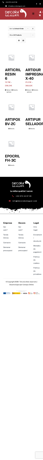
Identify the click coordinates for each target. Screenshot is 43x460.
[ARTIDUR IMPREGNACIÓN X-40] (32, 58)
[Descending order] (33, 28)
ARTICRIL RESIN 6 (13, 74)
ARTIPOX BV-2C (12, 121)
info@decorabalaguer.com (16, 6)
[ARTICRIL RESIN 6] (11, 58)
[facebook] (36, 4)
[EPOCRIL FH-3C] (11, 144)
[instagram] (40, 4)
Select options (9, 91)
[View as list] (23, 40)
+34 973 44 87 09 (11, 2)
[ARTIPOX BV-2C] (11, 107)
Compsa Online (28, 285)
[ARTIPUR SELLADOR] (32, 107)
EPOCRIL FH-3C (12, 158)
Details (15, 90)
